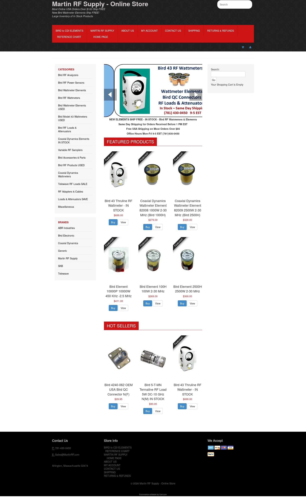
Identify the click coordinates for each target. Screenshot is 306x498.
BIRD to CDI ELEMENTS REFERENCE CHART (69, 34)
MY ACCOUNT (149, 30)
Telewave (63, 273)
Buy (113, 222)
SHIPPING (194, 30)
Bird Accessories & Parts (72, 157)
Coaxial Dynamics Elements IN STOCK (73, 140)
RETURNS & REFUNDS (220, 30)
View (123, 222)
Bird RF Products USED (71, 165)
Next (195, 95)
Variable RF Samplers (70, 150)
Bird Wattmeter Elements (72, 90)
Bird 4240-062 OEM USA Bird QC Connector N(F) (118, 389)
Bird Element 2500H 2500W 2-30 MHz (187, 288)
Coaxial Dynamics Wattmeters (68, 174)
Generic (62, 250)
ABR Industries (66, 228)
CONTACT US (173, 30)
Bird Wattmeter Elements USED (72, 107)
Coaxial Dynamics (68, 243)
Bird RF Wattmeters (69, 98)
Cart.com (163, 494)
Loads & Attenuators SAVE (73, 199)
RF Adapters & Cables (70, 191)
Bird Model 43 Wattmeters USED (72, 118)
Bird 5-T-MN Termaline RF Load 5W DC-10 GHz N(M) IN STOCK (153, 391)
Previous (110, 95)
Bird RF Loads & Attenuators (67, 129)
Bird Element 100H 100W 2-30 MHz (153, 288)
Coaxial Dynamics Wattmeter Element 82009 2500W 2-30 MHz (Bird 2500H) (187, 207)
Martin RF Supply (68, 258)
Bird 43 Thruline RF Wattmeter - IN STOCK (118, 205)
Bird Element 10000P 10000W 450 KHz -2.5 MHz (119, 291)
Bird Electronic (66, 235)
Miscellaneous (66, 206)
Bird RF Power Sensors (71, 82)
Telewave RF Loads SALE (72, 184)
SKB (60, 266)
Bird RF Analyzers (68, 75)
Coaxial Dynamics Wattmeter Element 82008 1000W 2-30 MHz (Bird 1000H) (153, 207)
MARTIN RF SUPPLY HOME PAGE (102, 34)
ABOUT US (127, 30)
